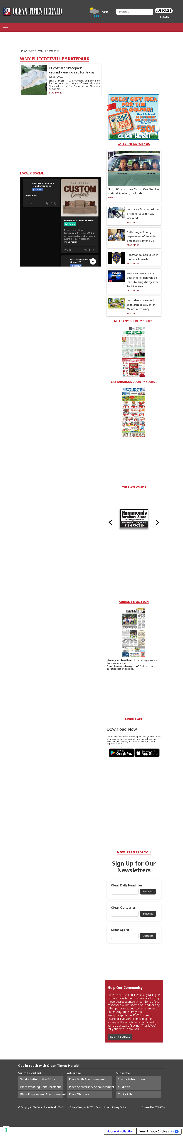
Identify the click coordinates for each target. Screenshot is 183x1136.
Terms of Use (102, 1107)
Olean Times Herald (47, 1107)
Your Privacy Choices (154, 1131)
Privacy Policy (119, 1107)
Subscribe (163, 11)
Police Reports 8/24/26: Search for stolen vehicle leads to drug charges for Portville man (142, 280)
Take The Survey (120, 1036)
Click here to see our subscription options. (132, 667)
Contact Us (125, 1094)
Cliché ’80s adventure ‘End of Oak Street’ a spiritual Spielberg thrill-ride (133, 191)
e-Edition (124, 1087)
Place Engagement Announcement (41, 1094)
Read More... (56, 92)
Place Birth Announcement (87, 1079)
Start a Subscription (131, 1079)
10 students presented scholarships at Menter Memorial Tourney (141, 305)
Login (164, 17)
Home (24, 51)
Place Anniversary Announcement (90, 1087)
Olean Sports (120, 930)
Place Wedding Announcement (40, 1087)
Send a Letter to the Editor (37, 1079)
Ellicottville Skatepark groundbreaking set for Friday (72, 70)
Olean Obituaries (123, 907)
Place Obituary (79, 1094)
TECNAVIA (159, 1107)
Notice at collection (120, 1131)
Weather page (98, 13)
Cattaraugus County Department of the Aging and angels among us (142, 236)
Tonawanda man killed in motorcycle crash (142, 257)
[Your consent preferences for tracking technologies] (6, 1129)
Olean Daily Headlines (126, 885)
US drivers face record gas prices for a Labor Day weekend (143, 214)
